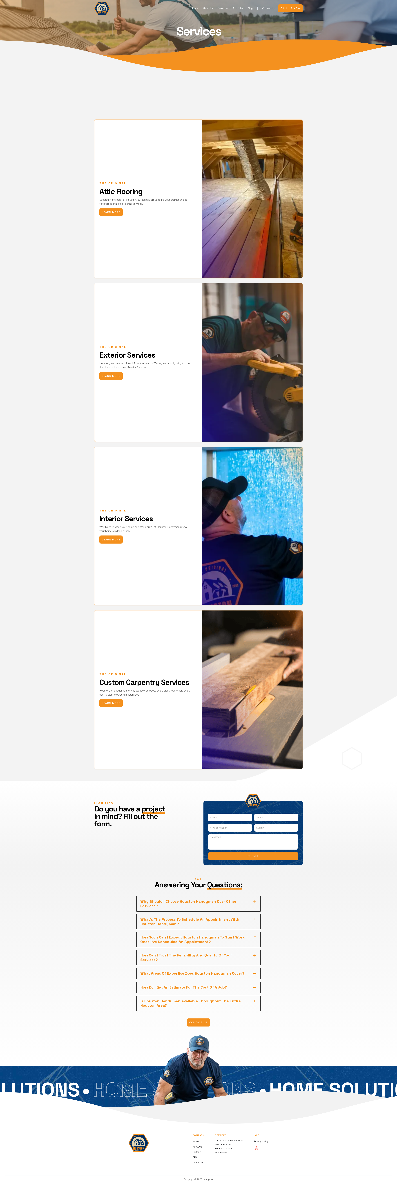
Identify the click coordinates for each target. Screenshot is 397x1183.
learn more (111, 212)
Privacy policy (261, 1141)
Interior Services (223, 1144)
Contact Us (269, 8)
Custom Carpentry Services (229, 1140)
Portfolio (238, 8)
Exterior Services (223, 1148)
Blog (250, 8)
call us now (290, 8)
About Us (208, 8)
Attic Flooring (221, 1152)
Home (194, 8)
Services (223, 8)
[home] (102, 8)
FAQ (195, 1157)
